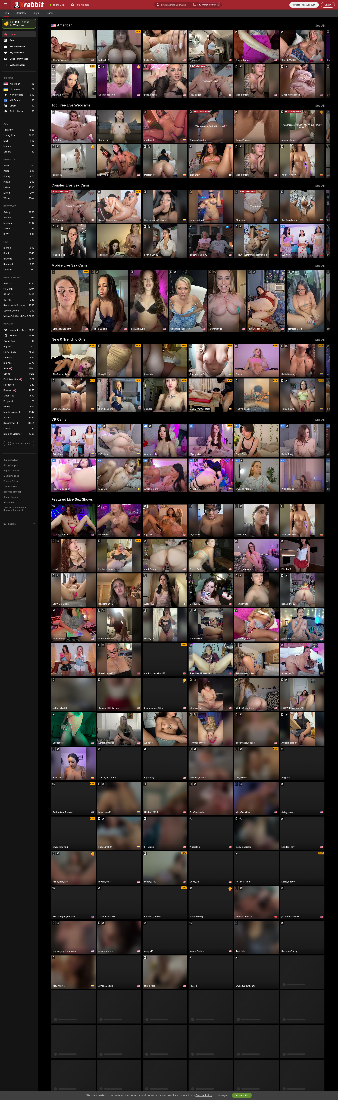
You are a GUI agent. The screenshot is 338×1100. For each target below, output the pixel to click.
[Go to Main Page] (28, 5)
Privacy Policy (11, 481)
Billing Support (11, 465)
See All (320, 25)
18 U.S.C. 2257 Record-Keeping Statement (15, 508)
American (64, 25)
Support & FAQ (11, 460)
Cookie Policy (204, 1095)
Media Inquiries (11, 476)
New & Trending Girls (68, 339)
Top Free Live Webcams (70, 105)
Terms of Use (10, 486)
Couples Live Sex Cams (70, 185)
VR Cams (58, 419)
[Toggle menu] (5, 5)
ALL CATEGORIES (21, 443)
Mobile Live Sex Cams (69, 265)
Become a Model (12, 492)
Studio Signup (11, 497)
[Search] (194, 4)
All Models (9, 502)
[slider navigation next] (321, 64)
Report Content (11, 470)
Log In (328, 5)
